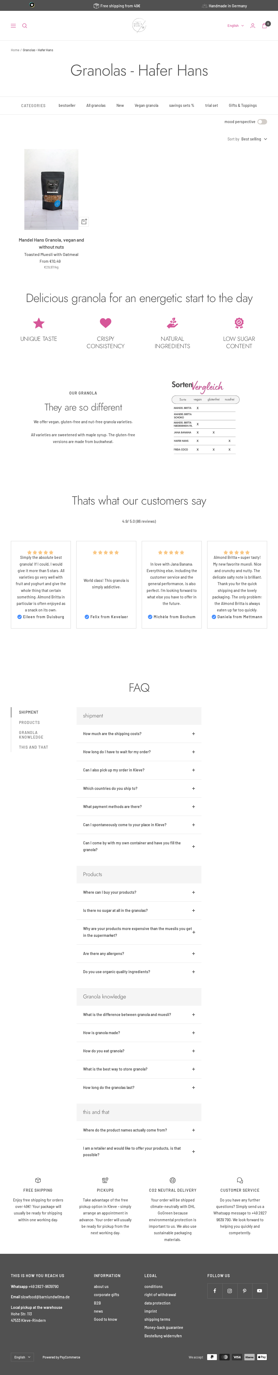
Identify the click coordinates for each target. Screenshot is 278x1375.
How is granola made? (101, 1032)
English (233, 25)
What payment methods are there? (112, 806)
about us (101, 1286)
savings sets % (181, 105)
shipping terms (157, 1319)
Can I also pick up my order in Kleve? (113, 770)
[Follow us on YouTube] (259, 1290)
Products (29, 722)
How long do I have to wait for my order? (117, 751)
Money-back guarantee (163, 1327)
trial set (211, 105)
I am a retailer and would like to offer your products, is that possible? (132, 1151)
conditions (153, 1286)
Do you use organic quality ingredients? (116, 971)
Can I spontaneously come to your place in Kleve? (124, 824)
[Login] (252, 25)
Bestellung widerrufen (163, 1336)
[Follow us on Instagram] (229, 1290)
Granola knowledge (31, 734)
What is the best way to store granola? (115, 1069)
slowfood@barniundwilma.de (45, 1296)
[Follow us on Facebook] (214, 1290)
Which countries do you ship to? (110, 788)
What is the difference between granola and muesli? (127, 1014)
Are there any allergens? (103, 953)
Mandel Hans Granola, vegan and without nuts (51, 243)
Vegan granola (146, 105)
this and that (33, 747)
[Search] (24, 25)
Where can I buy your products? (109, 892)
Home (15, 50)
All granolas (96, 105)
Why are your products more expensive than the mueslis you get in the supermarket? (137, 931)
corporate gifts (106, 1294)
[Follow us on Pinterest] (244, 1290)
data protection (157, 1303)
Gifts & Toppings (243, 105)
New (120, 105)
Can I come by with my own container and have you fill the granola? (132, 846)
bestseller (67, 105)
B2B (97, 1303)
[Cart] (264, 25)
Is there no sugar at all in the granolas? (115, 910)
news (98, 1311)
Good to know (105, 1319)
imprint (150, 1311)
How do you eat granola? (103, 1051)
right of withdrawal (160, 1294)
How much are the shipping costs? (112, 733)
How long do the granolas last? (108, 1087)
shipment (29, 712)
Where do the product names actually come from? (125, 1130)
